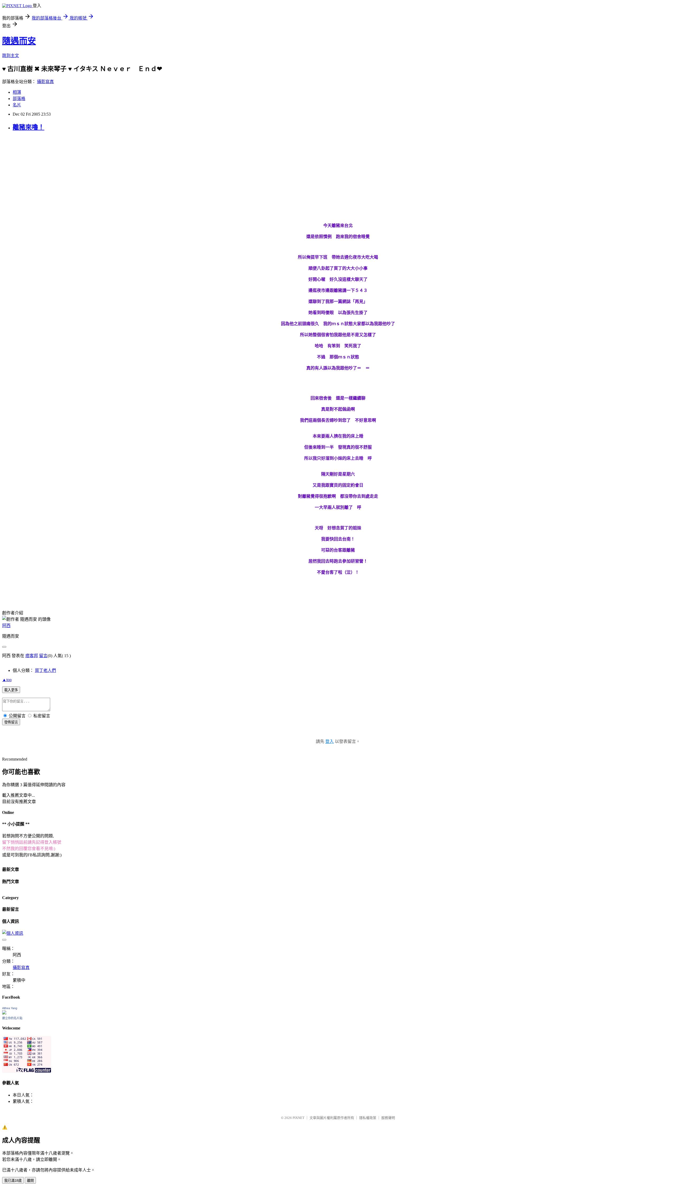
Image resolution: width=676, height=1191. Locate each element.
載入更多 (11, 690)
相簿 (17, 92)
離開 (30, 1181)
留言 (43, 655)
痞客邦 (31, 655)
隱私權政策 (367, 1118)
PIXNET (298, 1118)
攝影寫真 (45, 81)
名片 (17, 105)
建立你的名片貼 (12, 1018)
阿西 (6, 625)
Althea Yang (9, 1008)
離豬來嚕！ (28, 127)
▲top (7, 679)
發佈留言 (11, 722)
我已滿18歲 (13, 1181)
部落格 (19, 98)
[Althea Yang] (4, 1013)
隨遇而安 (19, 41)
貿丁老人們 (45, 670)
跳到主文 (10, 55)
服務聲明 (388, 1118)
